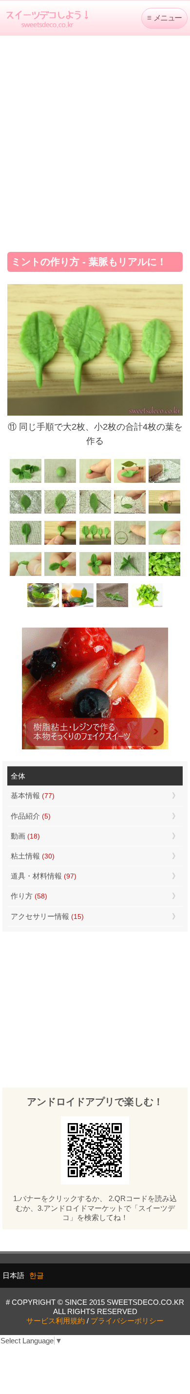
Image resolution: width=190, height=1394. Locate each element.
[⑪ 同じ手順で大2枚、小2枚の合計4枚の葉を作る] (94, 543)
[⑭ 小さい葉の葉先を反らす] (25, 575)
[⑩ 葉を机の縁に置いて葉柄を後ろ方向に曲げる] (60, 543)
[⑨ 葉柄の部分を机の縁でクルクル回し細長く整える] (164, 512)
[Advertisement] (95, 140)
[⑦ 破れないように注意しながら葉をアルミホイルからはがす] (94, 512)
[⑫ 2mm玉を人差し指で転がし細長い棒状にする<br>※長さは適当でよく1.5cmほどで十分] (130, 543)
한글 (36, 1275)
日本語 (13, 1275)
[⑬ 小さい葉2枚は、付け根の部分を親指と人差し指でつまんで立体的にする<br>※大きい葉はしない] (164, 543)
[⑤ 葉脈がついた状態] (25, 512)
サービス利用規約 (55, 1321)
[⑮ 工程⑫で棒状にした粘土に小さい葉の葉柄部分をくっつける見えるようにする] (60, 575)
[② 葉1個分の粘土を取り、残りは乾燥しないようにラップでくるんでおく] (94, 481)
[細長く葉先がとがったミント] (77, 606)
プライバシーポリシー (127, 1321)
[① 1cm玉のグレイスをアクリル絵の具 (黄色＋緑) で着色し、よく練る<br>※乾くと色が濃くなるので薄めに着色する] (60, 481)
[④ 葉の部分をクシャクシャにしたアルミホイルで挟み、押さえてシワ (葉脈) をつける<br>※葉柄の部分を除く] (164, 481)
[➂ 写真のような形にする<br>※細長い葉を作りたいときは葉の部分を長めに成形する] (130, 481)
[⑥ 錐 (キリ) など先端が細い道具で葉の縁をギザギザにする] (60, 512)
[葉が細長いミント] (43, 606)
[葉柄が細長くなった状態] (25, 543)
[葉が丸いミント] (164, 575)
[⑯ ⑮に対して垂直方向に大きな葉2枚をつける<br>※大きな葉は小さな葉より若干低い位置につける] (94, 575)
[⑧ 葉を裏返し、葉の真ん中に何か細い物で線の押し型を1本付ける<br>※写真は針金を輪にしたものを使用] (130, 512)
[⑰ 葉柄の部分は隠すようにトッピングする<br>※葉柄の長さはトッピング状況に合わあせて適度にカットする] (130, 575)
